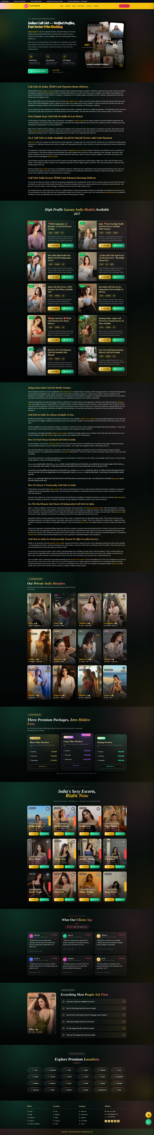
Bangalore (53, 1083)
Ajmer (69, 1070)
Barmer (69, 1083)
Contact (96, 6)
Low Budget (84, 1120)
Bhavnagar (36, 1090)
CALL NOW (55, 245)
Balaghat (36, 1083)
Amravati (52, 1076)
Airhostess (83, 1117)
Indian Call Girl (33, 32)
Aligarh (86, 1070)
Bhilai (52, 1090)
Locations (89, 6)
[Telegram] (106, 1121)
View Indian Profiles (39, 71)
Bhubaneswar (103, 1090)
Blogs (30, 1114)
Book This (42, 766)
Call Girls (67, 6)
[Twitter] (112, 1121)
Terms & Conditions (34, 1123)
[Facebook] (109, 1121)
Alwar (119, 1070)
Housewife (83, 1111)
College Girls (84, 1114)
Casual (82, 1123)
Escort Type (81, 6)
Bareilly (86, 1083)
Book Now (125, 6)
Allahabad (103, 1070)
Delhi (56, 1117)
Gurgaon (57, 1120)
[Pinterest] (118, 1121)
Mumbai (57, 1114)
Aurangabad (119, 1076)
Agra (36, 1070)
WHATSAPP (68, 245)
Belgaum (103, 1083)
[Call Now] (148, 1115)
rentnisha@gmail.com (112, 1114)
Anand (86, 1076)
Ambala (36, 1076)
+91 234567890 (111, 1116)
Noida (56, 1123)
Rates (74, 6)
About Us (31, 1120)
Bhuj (119, 1090)
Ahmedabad (53, 1070)
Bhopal (86, 1090)
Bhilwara (69, 1090)
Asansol (103, 1076)
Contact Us (32, 1117)
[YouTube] (115, 1121)
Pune (56, 1111)
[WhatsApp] (148, 1122)
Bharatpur (119, 1083)
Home (61, 6)
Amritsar (69, 1076)
